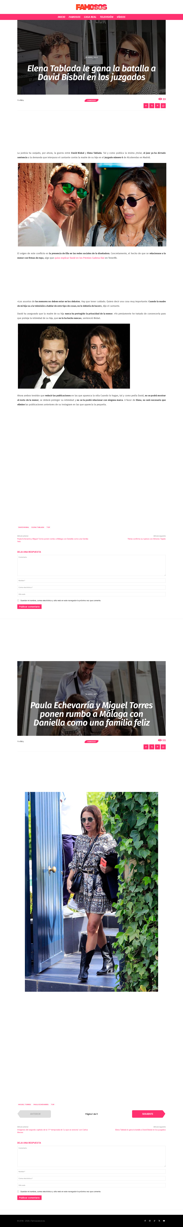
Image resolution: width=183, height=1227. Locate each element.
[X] (151, 105)
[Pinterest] (157, 105)
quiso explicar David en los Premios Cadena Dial (79, 258)
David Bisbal (23, 527)
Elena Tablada (37, 527)
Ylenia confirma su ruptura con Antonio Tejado (147, 539)
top (48, 527)
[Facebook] (146, 105)
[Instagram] (150, 1221)
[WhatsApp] (163, 105)
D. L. (22, 100)
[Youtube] (164, 1221)
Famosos (91, 100)
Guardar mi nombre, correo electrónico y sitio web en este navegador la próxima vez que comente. (60, 600)
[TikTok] (154, 1221)
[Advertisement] (91, 132)
